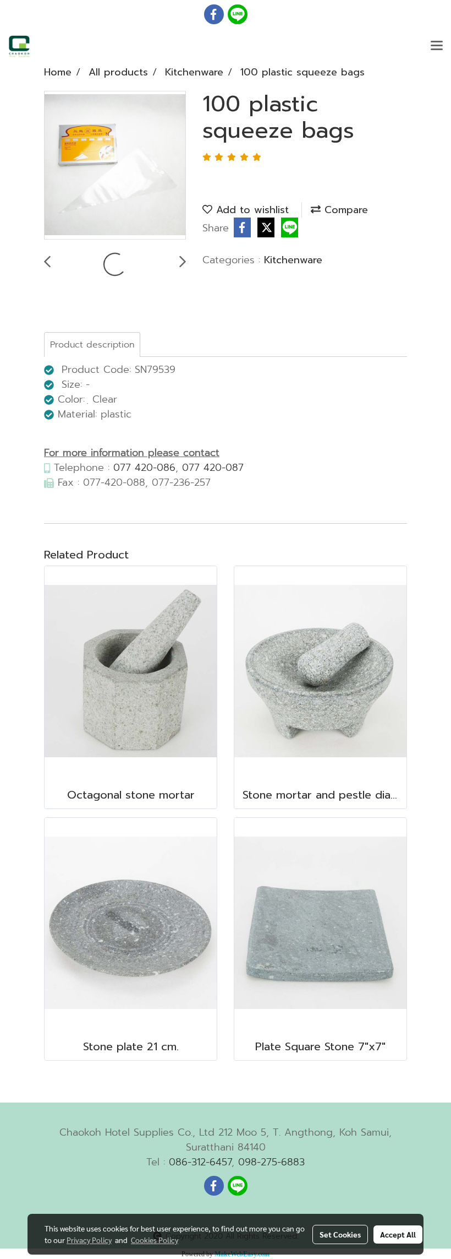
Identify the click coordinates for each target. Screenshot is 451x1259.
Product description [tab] (92, 344)
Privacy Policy (89, 1240)
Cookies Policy (154, 1240)
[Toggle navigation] (437, 46)
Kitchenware (293, 260)
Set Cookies (340, 1234)
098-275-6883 (271, 1162)
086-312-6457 (200, 1162)
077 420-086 (144, 467)
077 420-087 (213, 467)
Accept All (398, 1234)
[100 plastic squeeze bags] (115, 165)
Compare (344, 210)
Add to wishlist (250, 210)
